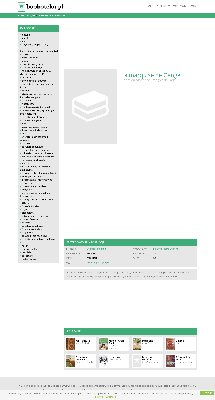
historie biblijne (30, 249)
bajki (24, 209)
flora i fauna (28, 183)
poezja (25, 90)
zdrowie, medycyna (32, 64)
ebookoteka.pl (39, 385)
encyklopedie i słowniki (34, 80)
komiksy (26, 37)
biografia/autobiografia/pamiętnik (39, 51)
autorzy (163, 6)
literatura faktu (30, 57)
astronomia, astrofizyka (35, 216)
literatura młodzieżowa (35, 130)
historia (26, 143)
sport (25, 41)
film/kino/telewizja (32, 229)
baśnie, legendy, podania (35, 150)
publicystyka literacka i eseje (37, 199)
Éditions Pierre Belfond (165, 248)
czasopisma (28, 212)
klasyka (26, 34)
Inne (24, 123)
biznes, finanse (30, 219)
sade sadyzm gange (98, 262)
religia (25, 133)
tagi (149, 6)
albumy (26, 60)
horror (25, 54)
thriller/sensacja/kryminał (36, 107)
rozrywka (27, 189)
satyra (25, 202)
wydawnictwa (184, 6)
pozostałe (27, 255)
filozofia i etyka (30, 206)
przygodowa (28, 232)
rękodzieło (27, 252)
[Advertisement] (38, 287)
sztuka (25, 163)
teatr (24, 242)
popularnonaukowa (32, 146)
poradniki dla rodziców (34, 235)
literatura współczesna (34, 126)
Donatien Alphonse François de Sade (148, 80)
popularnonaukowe (32, 225)
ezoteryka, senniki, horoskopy (38, 156)
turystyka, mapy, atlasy (35, 44)
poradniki (27, 100)
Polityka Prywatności (105, 396)
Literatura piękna (31, 120)
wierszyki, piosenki (32, 176)
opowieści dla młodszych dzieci (39, 173)
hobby (25, 245)
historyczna (28, 103)
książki (31, 15)
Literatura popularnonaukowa (38, 239)
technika (26, 77)
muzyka (26, 222)
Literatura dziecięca (33, 67)
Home (21, 15)
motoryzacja (29, 258)
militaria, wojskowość (33, 159)
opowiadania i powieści (34, 186)
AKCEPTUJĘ (207, 393)
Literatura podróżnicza (34, 117)
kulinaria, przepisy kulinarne (37, 153)
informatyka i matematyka (37, 179)
